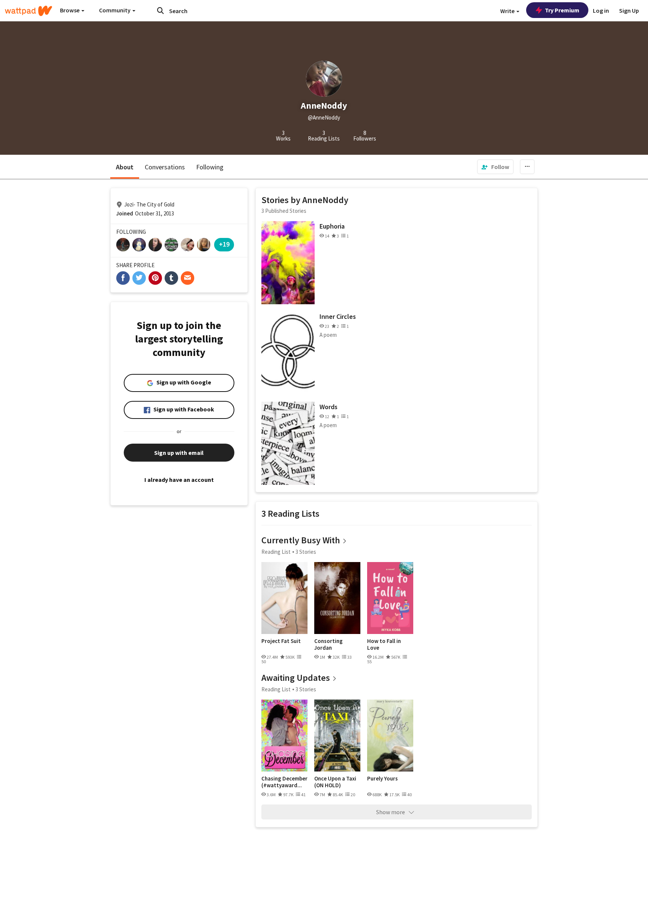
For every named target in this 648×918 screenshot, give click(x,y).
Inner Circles (338, 316)
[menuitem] (495, 166)
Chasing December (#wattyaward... (284, 781)
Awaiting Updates (295, 677)
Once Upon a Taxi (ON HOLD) (335, 781)
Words (329, 406)
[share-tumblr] (171, 278)
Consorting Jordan (328, 644)
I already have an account (179, 479)
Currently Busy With (300, 540)
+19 (224, 244)
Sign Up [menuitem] (629, 10)
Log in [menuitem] (601, 10)
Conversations (165, 167)
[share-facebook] (123, 278)
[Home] (28, 11)
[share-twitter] (139, 278)
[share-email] (187, 278)
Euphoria (332, 226)
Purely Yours (382, 778)
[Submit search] (160, 10)
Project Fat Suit (281, 641)
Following (210, 167)
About (125, 167)
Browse (70, 10)
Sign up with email (179, 452)
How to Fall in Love (384, 644)
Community (115, 10)
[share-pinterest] (155, 278)
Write (508, 11)
